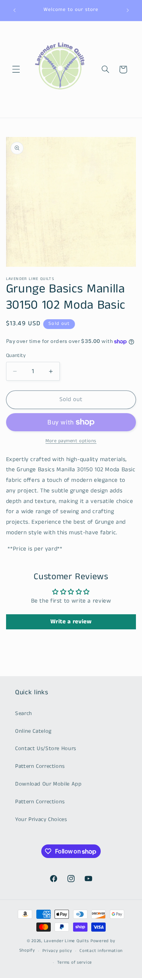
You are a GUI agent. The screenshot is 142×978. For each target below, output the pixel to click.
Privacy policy (57, 951)
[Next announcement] (127, 10)
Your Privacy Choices (41, 819)
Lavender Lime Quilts (66, 941)
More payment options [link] (71, 441)
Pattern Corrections (40, 766)
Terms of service (74, 963)
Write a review (71, 621)
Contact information (101, 951)
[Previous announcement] (14, 10)
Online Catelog (33, 731)
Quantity (16, 355)
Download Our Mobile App (48, 784)
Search (23, 713)
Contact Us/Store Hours (45, 748)
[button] (16, 69)
